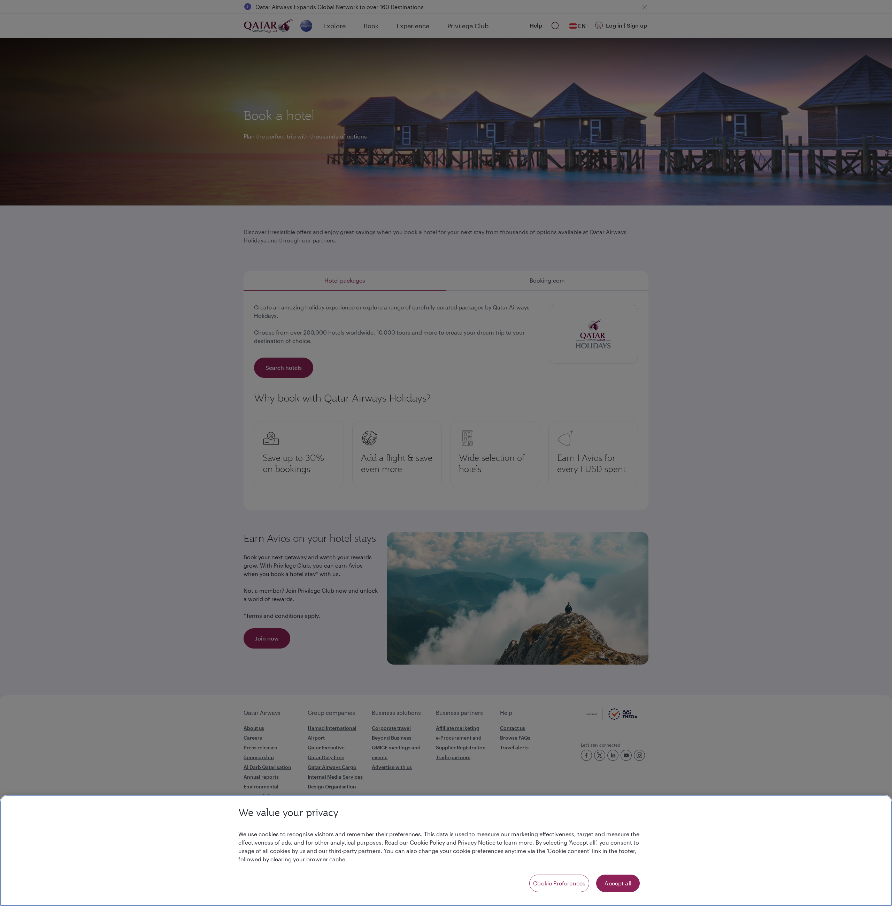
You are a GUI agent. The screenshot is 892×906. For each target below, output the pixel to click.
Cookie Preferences (559, 883)
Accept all (618, 883)
